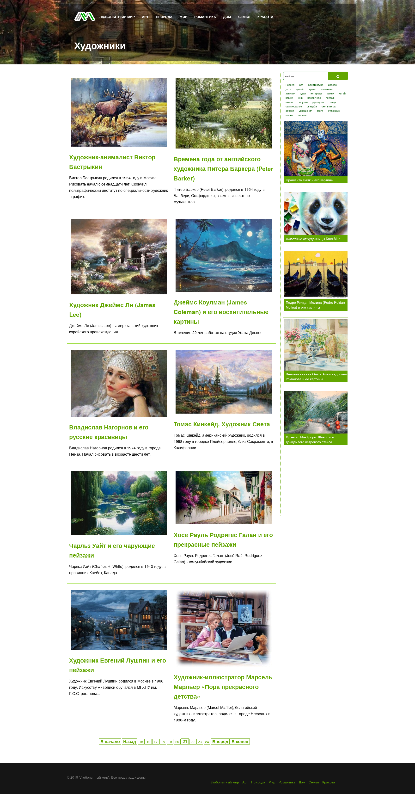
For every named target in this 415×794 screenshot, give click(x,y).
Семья (244, 16)
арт (301, 84)
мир (300, 97)
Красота (265, 16)
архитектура (315, 84)
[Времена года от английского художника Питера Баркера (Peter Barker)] (224, 112)
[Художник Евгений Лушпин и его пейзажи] (119, 619)
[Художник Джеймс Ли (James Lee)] (119, 256)
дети (288, 89)
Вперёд (220, 741)
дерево (332, 84)
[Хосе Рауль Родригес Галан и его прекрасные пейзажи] (224, 497)
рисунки (303, 102)
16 (148, 741)
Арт (145, 16)
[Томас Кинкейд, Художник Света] (224, 381)
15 (141, 741)
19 (170, 741)
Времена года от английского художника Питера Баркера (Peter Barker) (223, 168)
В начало (110, 741)
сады (333, 102)
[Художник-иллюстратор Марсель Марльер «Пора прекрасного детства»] (224, 627)
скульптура (329, 106)
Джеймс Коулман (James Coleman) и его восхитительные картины (221, 312)
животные (327, 89)
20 (177, 741)
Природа (164, 16)
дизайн (300, 89)
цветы (289, 115)
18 (163, 741)
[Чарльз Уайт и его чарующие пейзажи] (119, 502)
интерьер (316, 93)
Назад (129, 741)
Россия (290, 84)
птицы (289, 102)
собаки (290, 110)
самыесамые (294, 106)
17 (156, 741)
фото (320, 110)
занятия (290, 93)
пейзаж (330, 97)
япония (302, 115)
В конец (240, 741)
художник (334, 110)
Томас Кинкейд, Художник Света (222, 424)
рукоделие (318, 102)
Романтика (205, 16)
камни (330, 93)
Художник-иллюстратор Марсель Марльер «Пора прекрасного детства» (223, 687)
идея (303, 93)
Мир (183, 16)
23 (200, 741)
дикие (312, 89)
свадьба (312, 106)
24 (207, 741)
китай (342, 93)
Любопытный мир (117, 16)
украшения (305, 110)
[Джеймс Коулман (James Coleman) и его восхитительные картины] (224, 254)
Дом (227, 16)
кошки (289, 97)
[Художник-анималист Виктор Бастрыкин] (119, 111)
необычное (314, 97)
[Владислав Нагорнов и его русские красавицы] (119, 382)
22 (193, 741)
